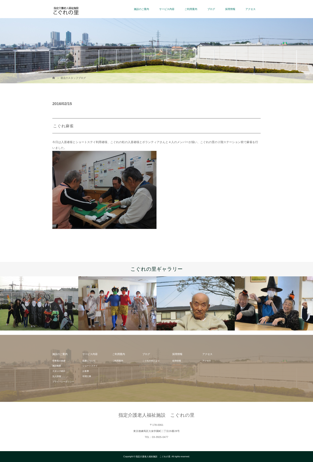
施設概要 (56, 366)
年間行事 (86, 376)
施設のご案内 (141, 9)
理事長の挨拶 (58, 360)
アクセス (250, 9)
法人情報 (56, 376)
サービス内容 (166, 9)
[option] (39, 303)
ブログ (211, 9)
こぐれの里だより (151, 360)
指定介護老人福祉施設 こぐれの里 (156, 415)
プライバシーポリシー (63, 381)
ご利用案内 (191, 9)
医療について (88, 360)
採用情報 (230, 9)
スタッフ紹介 (58, 371)
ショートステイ (90, 366)
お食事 (85, 371)
